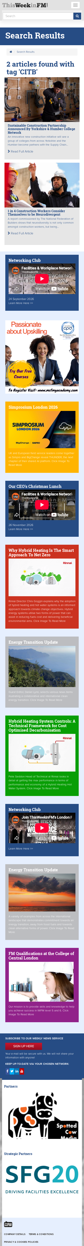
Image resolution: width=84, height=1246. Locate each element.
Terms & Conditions (41, 1234)
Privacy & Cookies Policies (21, 1242)
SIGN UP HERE (23, 1046)
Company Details (14, 1234)
